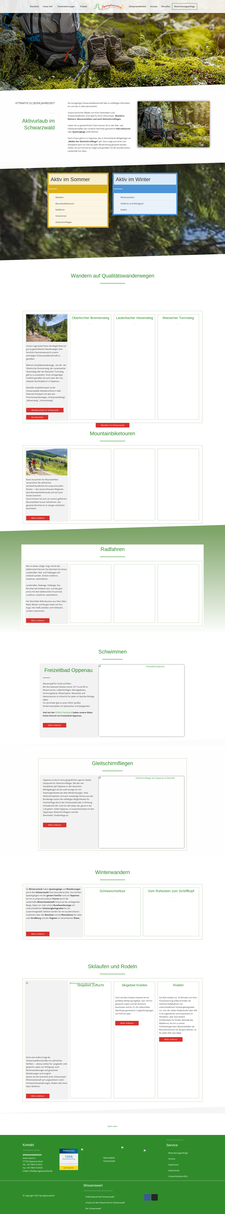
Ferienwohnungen (66, 6)
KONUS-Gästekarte (63, 712)
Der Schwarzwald (93, 1208)
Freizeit (83, 6)
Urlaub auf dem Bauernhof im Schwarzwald (105, 1202)
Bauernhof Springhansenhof (68, 1163)
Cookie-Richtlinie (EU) (177, 1176)
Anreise (153, 6)
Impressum (173, 1164)
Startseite (34, 6)
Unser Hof (47, 6)
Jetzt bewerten (69, 1168)
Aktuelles (165, 6)
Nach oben (112, 1126)
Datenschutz (173, 1170)
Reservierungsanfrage (184, 6)
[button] (48, 6)
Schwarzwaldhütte (137, 6)
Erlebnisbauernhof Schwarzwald (99, 1196)
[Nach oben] (112, 1119)
